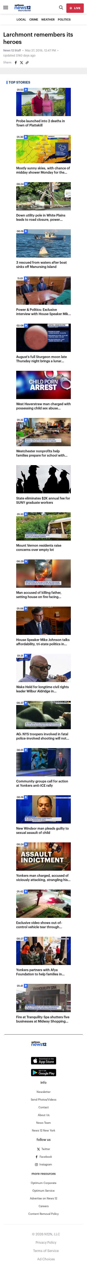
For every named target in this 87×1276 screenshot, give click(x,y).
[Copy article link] (27, 62)
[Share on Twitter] (21, 62)
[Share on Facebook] (15, 62)
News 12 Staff (12, 50)
